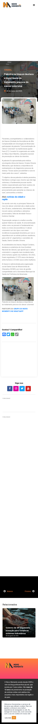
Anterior (10, 591)
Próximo (28, 591)
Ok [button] (14, 717)
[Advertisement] (19, 39)
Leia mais (8, 718)
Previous (6, 625)
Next (32, 625)
